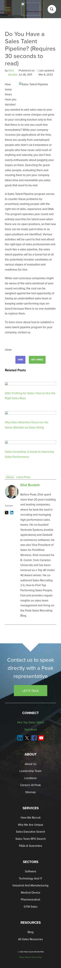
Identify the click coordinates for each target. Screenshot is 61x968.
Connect (30, 712)
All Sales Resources (30, 939)
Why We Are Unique (30, 825)
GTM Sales (30, 907)
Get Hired (37, 359)
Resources (31, 922)
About (10, 477)
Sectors (30, 861)
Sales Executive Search (30, 832)
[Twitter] (6, 512)
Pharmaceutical (30, 899)
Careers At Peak (30, 785)
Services (31, 808)
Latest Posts (23, 477)
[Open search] (52, 9)
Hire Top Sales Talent (30, 722)
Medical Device (30, 892)
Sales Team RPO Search (30, 839)
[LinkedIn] (11, 512)
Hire (20, 359)
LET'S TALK (30, 690)
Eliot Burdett (13, 72)
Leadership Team (30, 771)
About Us (30, 764)
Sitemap (30, 792)
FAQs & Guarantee (30, 846)
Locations (30, 778)
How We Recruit (30, 818)
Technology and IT (30, 878)
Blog (31, 932)
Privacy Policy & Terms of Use (30, 957)
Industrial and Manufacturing (30, 885)
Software (30, 871)
